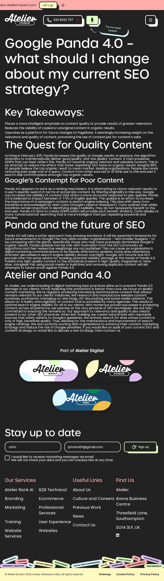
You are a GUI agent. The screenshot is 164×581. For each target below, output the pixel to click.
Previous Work (87, 507)
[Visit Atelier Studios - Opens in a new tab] (115, 370)
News (78, 516)
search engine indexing (91, 201)
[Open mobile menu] (150, 20)
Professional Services (51, 510)
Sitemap (105, 574)
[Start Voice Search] (92, 20)
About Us (82, 490)
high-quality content (40, 261)
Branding (14, 498)
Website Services (13, 533)
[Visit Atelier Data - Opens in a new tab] (82, 399)
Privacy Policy (149, 574)
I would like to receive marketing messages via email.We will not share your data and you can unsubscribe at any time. (62, 458)
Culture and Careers (93, 498)
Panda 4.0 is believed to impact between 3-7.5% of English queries (81, 197)
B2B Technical (53, 490)
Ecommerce (51, 498)
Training (13, 522)
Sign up (143, 447)
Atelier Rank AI (19, 490)
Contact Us (84, 525)
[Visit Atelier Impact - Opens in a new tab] (49, 370)
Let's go (31, 5)
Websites (48, 530)
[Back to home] (21, 24)
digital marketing (68, 285)
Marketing (15, 507)
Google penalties (67, 327)
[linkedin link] (117, 535)
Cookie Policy (125, 574)
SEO (110, 308)
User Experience (55, 522)
